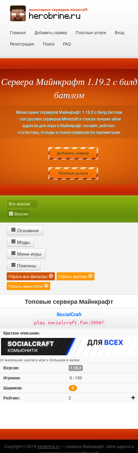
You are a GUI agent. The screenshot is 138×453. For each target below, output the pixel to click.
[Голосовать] (133, 398)
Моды (23, 242)
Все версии (19, 203)
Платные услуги (91, 32)
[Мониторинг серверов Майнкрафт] (49, 12)
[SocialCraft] (69, 346)
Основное (27, 230)
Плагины (26, 265)
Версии (20, 213)
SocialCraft (69, 314)
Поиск (48, 44)
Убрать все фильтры (28, 276)
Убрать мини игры (26, 286)
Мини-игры (28, 253)
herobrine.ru (48, 446)
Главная (18, 32)
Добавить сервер (50, 32)
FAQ (67, 44)
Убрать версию (73, 276)
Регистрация (22, 44)
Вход (119, 32)
